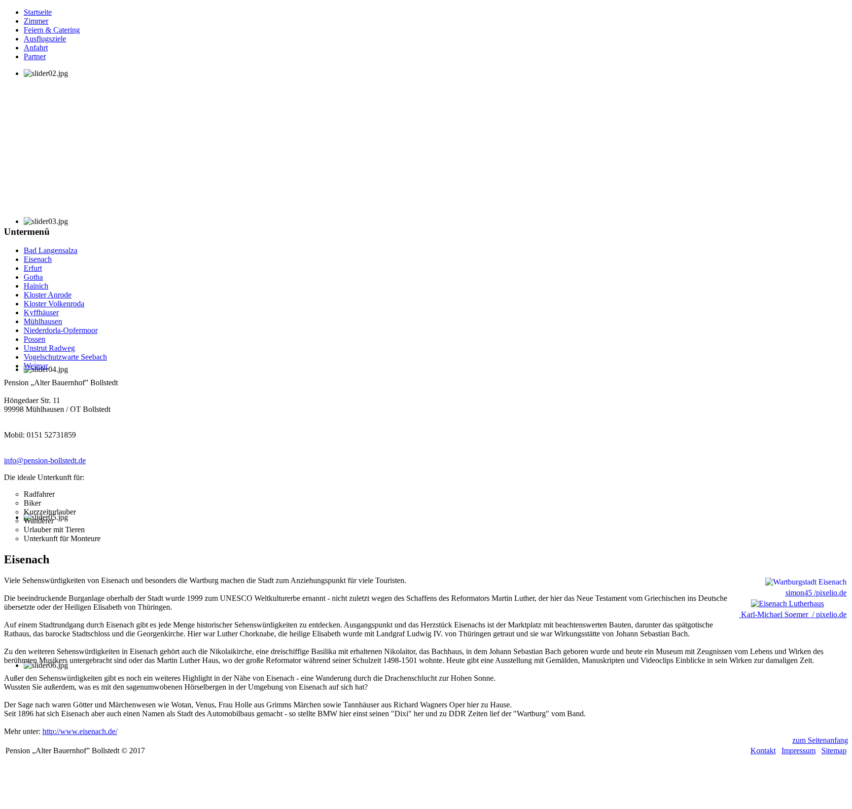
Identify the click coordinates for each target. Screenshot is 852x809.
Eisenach (38, 259)
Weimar (36, 366)
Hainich (36, 286)
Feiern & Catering (52, 30)
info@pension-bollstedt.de (45, 460)
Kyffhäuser (41, 312)
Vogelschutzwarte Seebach (65, 357)
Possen (34, 339)
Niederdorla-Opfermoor (61, 330)
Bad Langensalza (50, 250)
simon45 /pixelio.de (816, 592)
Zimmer (36, 21)
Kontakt (763, 750)
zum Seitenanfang (820, 740)
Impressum (798, 750)
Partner (35, 56)
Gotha (33, 277)
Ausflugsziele (45, 39)
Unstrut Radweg (49, 348)
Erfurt (33, 268)
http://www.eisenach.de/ (79, 731)
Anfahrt (36, 47)
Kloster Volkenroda (54, 303)
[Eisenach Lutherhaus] (782, 603)
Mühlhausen (43, 321)
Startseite (38, 12)
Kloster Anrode (47, 295)
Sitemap (834, 750)
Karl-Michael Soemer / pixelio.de (793, 614)
